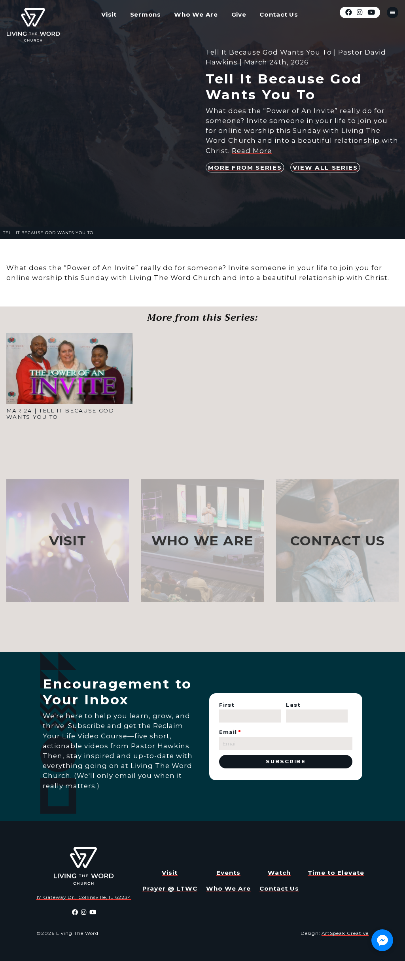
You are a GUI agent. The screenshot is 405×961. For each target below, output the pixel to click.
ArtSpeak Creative (345, 933)
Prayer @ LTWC (169, 888)
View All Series (325, 167)
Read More (252, 151)
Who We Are (196, 14)
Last (293, 705)
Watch (279, 872)
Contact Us (278, 14)
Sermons (145, 14)
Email (230, 732)
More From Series (245, 167)
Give (238, 14)
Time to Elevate (336, 872)
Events (228, 872)
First (227, 705)
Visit (109, 14)
